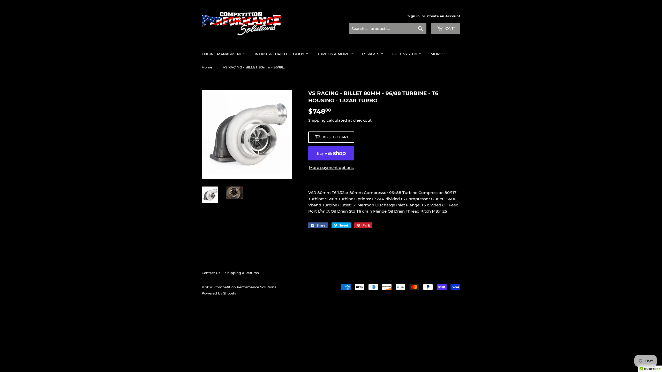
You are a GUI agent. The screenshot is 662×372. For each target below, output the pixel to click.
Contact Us (211, 273)
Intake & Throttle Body (280, 54)
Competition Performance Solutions (245, 287)
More (436, 54)
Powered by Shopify (219, 293)
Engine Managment (222, 54)
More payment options (331, 167)
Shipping (317, 120)
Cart (449, 28)
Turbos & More (333, 54)
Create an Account (443, 16)
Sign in (414, 16)
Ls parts (371, 54)
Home (207, 67)
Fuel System (405, 54)
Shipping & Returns (242, 273)
